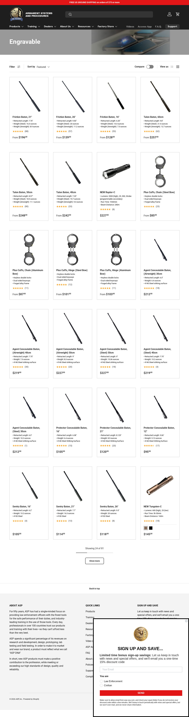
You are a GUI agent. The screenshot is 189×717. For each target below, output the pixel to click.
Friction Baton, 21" (22, 117)
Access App (145, 26)
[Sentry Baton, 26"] (116, 486)
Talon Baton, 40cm (66, 192)
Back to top (94, 588)
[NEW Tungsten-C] (160, 486)
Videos (130, 26)
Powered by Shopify (31, 699)
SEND (141, 693)
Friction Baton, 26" (66, 117)
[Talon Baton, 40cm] (72, 171)
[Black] (151, 528)
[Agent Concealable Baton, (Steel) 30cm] (29, 407)
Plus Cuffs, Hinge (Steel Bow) (72, 270)
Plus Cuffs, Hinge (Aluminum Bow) (115, 272)
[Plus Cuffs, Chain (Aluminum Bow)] (29, 249)
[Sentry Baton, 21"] (72, 486)
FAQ (88, 652)
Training (32, 26)
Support (90, 670)
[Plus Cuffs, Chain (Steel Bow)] (160, 171)
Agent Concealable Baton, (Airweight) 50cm (70, 351)
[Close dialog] (186, 620)
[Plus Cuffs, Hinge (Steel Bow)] (72, 249)
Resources (84, 26)
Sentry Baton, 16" (22, 506)
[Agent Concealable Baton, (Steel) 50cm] (116, 328)
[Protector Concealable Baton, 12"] (160, 407)
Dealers (48, 26)
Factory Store (106, 26)
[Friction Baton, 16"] (116, 96)
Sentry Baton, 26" (109, 506)
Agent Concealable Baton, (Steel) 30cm (26, 429)
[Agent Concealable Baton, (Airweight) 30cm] (160, 249)
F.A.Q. (158, 26)
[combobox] (109, 14)
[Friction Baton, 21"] (29, 96)
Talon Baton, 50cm (22, 192)
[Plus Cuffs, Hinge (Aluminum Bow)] (116, 249)
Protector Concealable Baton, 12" (159, 429)
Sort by (31, 66)
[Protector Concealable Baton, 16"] (72, 407)
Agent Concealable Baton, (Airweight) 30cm (157, 272)
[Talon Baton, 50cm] (29, 171)
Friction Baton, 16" (109, 117)
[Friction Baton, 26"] (72, 96)
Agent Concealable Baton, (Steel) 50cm (113, 351)
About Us (65, 26)
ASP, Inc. (19, 699)
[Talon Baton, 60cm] (160, 96)
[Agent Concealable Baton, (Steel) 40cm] (160, 328)
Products (14, 26)
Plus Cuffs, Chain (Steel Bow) (159, 192)
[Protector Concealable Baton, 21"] (116, 407)
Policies (90, 664)
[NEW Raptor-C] (116, 171)
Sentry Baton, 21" (65, 506)
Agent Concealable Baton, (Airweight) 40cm (26, 351)
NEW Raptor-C (107, 192)
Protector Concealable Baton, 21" (115, 429)
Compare (139, 66)
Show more (94, 561)
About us (90, 658)
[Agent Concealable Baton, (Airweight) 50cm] (72, 328)
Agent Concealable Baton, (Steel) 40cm (157, 351)
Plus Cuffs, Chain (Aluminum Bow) (28, 272)
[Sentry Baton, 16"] (29, 486)
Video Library (92, 641)
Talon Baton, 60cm (153, 117)
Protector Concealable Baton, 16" (71, 429)
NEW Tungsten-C (153, 506)
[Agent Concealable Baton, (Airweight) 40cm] (29, 328)
